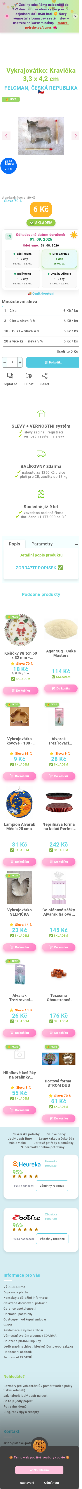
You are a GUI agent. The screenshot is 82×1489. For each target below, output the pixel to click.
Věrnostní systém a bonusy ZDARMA (30, 1335)
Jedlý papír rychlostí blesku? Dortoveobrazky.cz (38, 1346)
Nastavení (27, 1482)
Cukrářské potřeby (26, 1134)
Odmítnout (51, 1482)
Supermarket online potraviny (43, 1147)
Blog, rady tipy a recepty (21, 1412)
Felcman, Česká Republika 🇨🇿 (40, 89)
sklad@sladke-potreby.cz (21, 1443)
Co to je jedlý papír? (18, 1401)
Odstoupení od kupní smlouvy (25, 1319)
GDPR (7, 1325)
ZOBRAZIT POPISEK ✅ (39, 567)
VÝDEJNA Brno (14, 1287)
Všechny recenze (52, 1185)
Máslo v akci (18, 1143)
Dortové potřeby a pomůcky (53, 1143)
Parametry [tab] (42, 544)
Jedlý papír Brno (20, 1138)
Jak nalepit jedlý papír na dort (25, 1395)
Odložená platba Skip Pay (22, 1341)
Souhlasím (41, 1470)
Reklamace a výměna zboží (23, 1330)
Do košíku (55, 362)
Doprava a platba (15, 1292)
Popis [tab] (14, 544)
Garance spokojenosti (19, 1308)
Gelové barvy (56, 1134)
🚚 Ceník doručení (41, 293)
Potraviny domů (15, 1406)
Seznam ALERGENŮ (17, 1357)
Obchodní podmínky (18, 1314)
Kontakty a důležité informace (25, 1297)
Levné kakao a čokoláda (56, 1138)
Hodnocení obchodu (18, 1352)
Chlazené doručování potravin (25, 1303)
